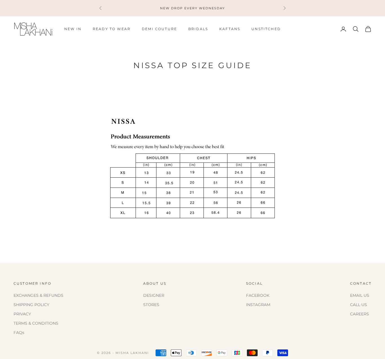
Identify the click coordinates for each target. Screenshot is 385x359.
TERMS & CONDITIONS (36, 323)
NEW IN (72, 29)
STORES (151, 304)
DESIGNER (153, 295)
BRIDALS (198, 29)
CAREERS (359, 313)
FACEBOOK (257, 295)
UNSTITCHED (266, 29)
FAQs (19, 332)
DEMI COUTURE (159, 29)
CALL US (358, 304)
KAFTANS (229, 29)
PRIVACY (22, 313)
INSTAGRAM (258, 304)
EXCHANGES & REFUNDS (38, 295)
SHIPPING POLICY (31, 304)
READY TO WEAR (111, 29)
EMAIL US (359, 295)
